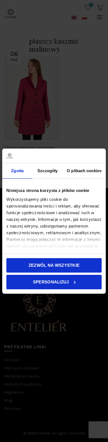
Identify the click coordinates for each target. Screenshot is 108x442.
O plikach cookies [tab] (84, 170)
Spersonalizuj (51, 282)
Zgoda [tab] (17, 170)
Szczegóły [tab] (47, 170)
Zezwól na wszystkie (54, 265)
